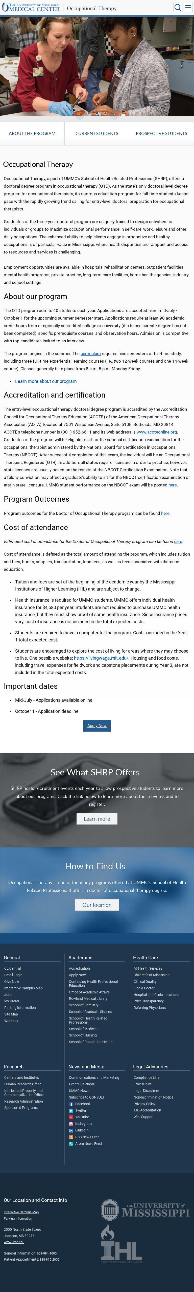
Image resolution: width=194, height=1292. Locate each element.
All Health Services (148, 969)
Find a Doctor (144, 988)
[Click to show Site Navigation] (188, 7)
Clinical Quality (145, 982)
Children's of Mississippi (152, 975)
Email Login (13, 975)
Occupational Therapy (92, 8)
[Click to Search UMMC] (177, 7)
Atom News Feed (87, 1144)
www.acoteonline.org (157, 432)
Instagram (82, 1124)
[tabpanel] (97, 66)
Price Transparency (149, 1001)
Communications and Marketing (94, 1078)
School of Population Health (91, 1042)
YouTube (81, 1117)
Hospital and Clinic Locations (156, 995)
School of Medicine (83, 1029)
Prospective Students (161, 133)
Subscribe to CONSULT (86, 1097)
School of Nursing (83, 1035)
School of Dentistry (84, 1005)
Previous (80, 115)
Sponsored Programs (21, 1108)
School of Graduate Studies (90, 1012)
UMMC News (79, 1091)
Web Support (144, 1117)
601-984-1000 (47, 1253)
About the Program (32, 133)
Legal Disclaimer (146, 1091)
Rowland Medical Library (88, 999)
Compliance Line (146, 1078)
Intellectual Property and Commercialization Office (23, 1093)
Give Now (11, 982)
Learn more (97, 818)
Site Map (11, 1014)
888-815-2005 (49, 1259)
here (172, 485)
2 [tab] (97, 113)
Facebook (82, 1104)
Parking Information (20, 1008)
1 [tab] (89, 113)
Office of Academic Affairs (89, 992)
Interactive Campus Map (23, 988)
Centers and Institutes (21, 1078)
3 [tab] (105, 113)
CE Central (12, 969)
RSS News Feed (86, 1137)
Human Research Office (22, 1084)
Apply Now (97, 725)
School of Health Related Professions (88, 1020)
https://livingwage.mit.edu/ (101, 658)
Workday (11, 1021)
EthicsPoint (143, 1084)
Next (114, 115)
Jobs (8, 995)
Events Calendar (81, 1084)
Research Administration (23, 1102)
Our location (97, 904)
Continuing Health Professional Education (93, 984)
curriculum (91, 353)
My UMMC (12, 1001)
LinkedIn (81, 1130)
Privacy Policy (144, 1104)
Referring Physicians (150, 1008)
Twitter (79, 1111)
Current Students (97, 133)
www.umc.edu (14, 1242)
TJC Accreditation (147, 1110)
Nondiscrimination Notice (153, 1097)
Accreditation (79, 969)
